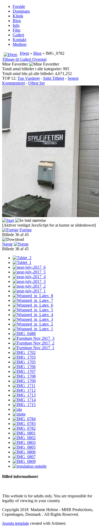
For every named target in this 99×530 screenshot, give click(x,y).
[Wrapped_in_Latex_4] (33, 314)
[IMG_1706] (24, 366)
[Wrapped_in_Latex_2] (33, 324)
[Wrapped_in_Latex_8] (33, 295)
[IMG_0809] (24, 461)
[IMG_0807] (24, 456)
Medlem (19, 44)
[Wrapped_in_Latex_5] (33, 310)
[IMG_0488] (24, 333)
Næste (7, 244)
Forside (19, 6)
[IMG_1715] (24, 404)
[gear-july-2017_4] (29, 276)
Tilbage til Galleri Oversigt (24, 59)
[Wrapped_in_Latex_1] (33, 329)
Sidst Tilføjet (53, 78)
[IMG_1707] (24, 371)
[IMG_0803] (24, 442)
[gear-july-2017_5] (29, 272)
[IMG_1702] (24, 352)
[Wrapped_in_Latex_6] (33, 305)
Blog (17, 20)
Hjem (24, 53)
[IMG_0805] (24, 447)
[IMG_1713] (24, 395)
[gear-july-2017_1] (29, 291)
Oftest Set (36, 83)
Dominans (21, 11)
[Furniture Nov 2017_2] (33, 343)
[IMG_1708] (24, 376)
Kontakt (19, 39)
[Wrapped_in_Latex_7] (33, 300)
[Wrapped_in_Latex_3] (33, 319)
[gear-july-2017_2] (29, 286)
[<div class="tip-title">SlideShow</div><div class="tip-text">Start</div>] (8, 220)
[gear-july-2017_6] (29, 267)
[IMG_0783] (24, 423)
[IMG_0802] (24, 438)
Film (16, 30)
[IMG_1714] (24, 400)
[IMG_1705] (24, 362)
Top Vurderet (28, 78)
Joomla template (15, 523)
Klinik (18, 16)
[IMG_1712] (24, 390)
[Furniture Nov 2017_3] (33, 338)
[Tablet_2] (22, 258)
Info (16, 25)
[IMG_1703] (24, 357)
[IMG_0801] (24, 433)
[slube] (19, 414)
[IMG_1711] (24, 385)
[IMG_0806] (24, 452)
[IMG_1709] (24, 381)
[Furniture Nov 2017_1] (33, 348)
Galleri (18, 35)
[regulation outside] (29, 466)
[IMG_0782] (24, 428)
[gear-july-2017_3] (29, 281)
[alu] (17, 409)
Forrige (26, 230)
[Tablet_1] (22, 262)
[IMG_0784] (24, 419)
